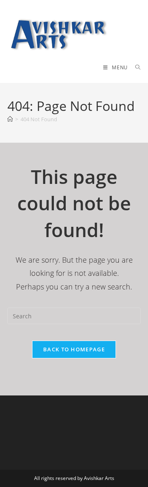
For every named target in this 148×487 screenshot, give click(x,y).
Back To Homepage (74, 349)
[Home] (10, 119)
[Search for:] (135, 67)
